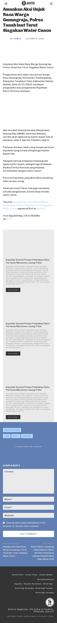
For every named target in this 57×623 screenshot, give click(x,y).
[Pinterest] (26, 48)
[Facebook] (7, 48)
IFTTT (9, 219)
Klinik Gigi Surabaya (24, 588)
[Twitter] (17, 48)
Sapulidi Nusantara (33, 584)
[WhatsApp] (36, 48)
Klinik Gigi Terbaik (44, 588)
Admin (17, 39)
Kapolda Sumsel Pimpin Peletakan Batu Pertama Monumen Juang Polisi (28, 261)
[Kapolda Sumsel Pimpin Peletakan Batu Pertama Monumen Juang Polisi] (28, 244)
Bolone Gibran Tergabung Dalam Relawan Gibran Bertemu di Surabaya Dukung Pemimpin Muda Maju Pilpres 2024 (42, 553)
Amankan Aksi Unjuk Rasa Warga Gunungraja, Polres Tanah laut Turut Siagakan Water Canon (28, 205)
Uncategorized (12, 430)
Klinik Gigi (48, 584)
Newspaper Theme (45, 616)
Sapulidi (41, 208)
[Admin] (6, 39)
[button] (51, 4)
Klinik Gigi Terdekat (45, 593)
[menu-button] (6, 4)
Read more (13, 290)
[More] (46, 48)
